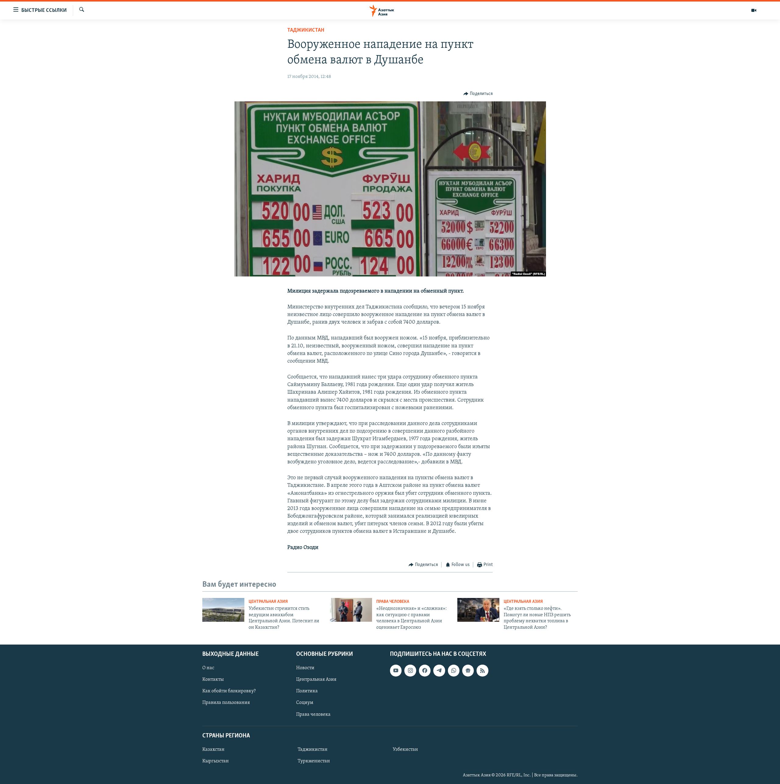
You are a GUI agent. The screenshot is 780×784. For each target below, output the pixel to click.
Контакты (213, 679)
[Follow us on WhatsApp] (453, 670)
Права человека (392, 601)
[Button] (478, 94)
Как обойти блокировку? (229, 691)
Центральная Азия (268, 601)
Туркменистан (314, 761)
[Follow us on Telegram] (439, 670)
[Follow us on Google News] (468, 670)
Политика (307, 691)
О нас (208, 668)
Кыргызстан (215, 761)
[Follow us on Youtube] (396, 670)
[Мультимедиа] (754, 10)
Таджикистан (305, 30)
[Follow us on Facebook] (425, 670)
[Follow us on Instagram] (410, 670)
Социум (304, 702)
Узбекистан (405, 749)
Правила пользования (226, 702)
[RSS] (482, 670)
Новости (305, 668)
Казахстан (213, 749)
